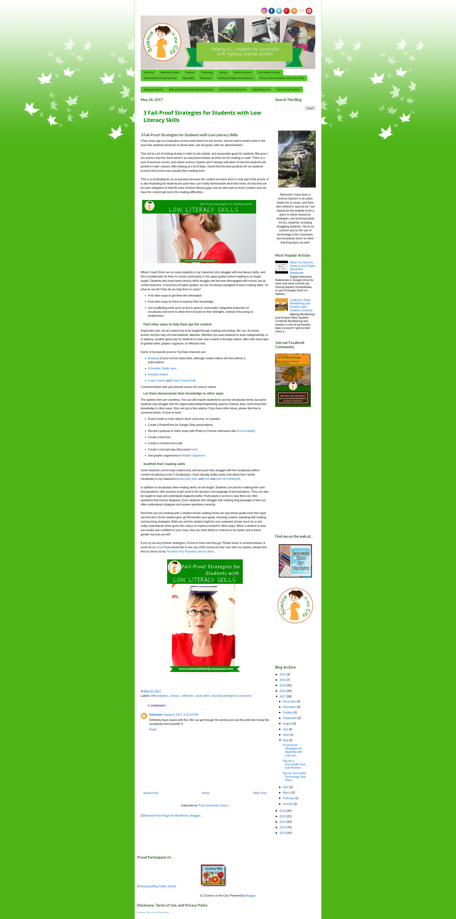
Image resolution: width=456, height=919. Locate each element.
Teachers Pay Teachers (288, 89)
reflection (188, 695)
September (290, 718)
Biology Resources (153, 89)
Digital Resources (261, 89)
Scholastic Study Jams (162, 368)
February (289, 798)
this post (185, 478)
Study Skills (188, 78)
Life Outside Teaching (269, 72)
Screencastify (245, 430)
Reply (153, 729)
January (288, 803)
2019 (283, 685)
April (286, 787)
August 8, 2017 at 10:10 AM (180, 714)
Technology (207, 72)
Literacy (223, 72)
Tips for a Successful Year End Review (293, 764)
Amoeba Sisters (158, 374)
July (286, 729)
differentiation (160, 695)
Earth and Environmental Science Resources (191, 89)
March (287, 792)
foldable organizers (193, 455)
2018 (283, 690)
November (290, 706)
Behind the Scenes (170, 72)
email (159, 547)
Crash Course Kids (184, 380)
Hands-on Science (243, 72)
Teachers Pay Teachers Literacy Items (190, 551)
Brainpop (154, 358)
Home (205, 793)
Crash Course (156, 380)
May (286, 740)
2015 (283, 816)
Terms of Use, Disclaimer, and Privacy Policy (282, 78)
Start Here (149, 72)
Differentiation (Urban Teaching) (160, 78)
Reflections (205, 78)
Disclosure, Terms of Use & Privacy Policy (153, 912)
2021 (283, 674)
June (286, 734)
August (287, 723)
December (290, 701)
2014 (283, 821)
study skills (203, 695)
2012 (283, 832)
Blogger (250, 895)
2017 (283, 696)
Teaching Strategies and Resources (235, 78)
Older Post (259, 793)
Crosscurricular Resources (232, 89)
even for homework (228, 478)
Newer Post (150, 793)
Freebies (190, 72)
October (288, 712)
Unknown (155, 714)
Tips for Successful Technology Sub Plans (294, 777)
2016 (283, 810)
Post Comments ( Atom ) (213, 805)
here (193, 449)
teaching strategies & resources (232, 695)
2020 (283, 679)
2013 (283, 827)
